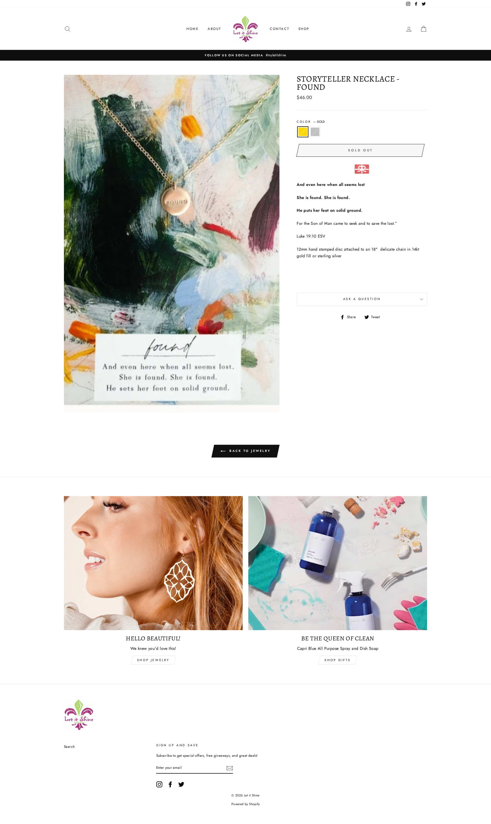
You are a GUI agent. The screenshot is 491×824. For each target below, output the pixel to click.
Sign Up (245, 489)
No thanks (246, 502)
